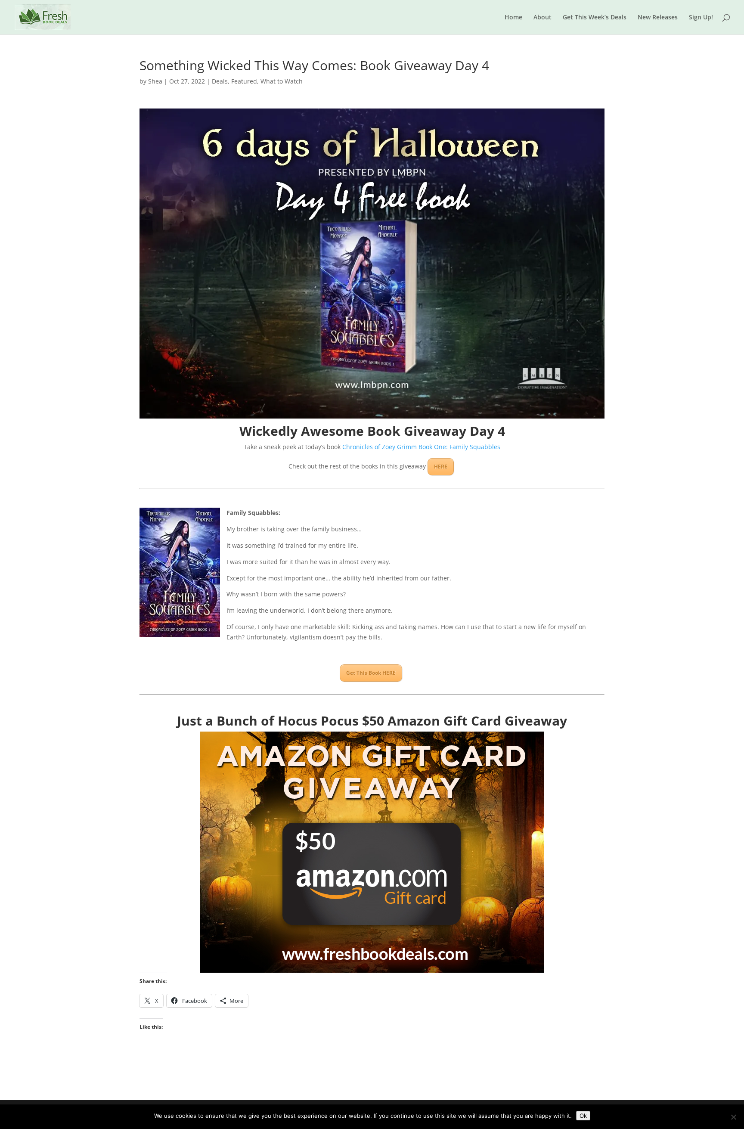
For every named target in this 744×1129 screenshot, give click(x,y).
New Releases (658, 17)
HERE (440, 466)
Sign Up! (701, 17)
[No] (733, 1117)
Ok (583, 1115)
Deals (220, 81)
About (542, 17)
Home (513, 17)
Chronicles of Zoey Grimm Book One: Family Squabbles (421, 447)
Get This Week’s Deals (594, 17)
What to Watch (281, 81)
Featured (244, 81)
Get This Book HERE (371, 672)
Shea (155, 81)
